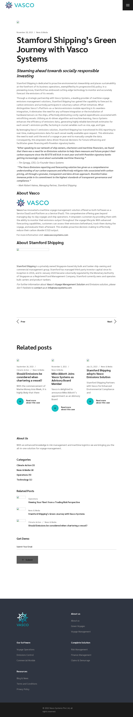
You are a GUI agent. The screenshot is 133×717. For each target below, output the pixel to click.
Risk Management (79, 649)
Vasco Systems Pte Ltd (59, 708)
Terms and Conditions (27, 683)
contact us (39, 287)
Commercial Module (26, 660)
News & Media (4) (25, 470)
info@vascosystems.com (60, 287)
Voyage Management (81, 631)
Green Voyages (78, 626)
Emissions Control (25, 654)
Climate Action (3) (26, 465)
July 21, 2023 (92, 366)
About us (75, 620)
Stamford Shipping (26, 266)
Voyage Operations (25, 649)
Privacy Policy (23, 689)
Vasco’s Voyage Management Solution (66, 284)
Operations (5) (24, 474)
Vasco (20, 209)
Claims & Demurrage (80, 660)
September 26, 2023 (25, 366)
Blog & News (22, 678)
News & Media (42, 32)
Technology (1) (24, 479)
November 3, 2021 (59, 366)
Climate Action (23, 370)
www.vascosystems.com (56, 234)
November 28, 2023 (25, 32)
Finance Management (81, 654)
